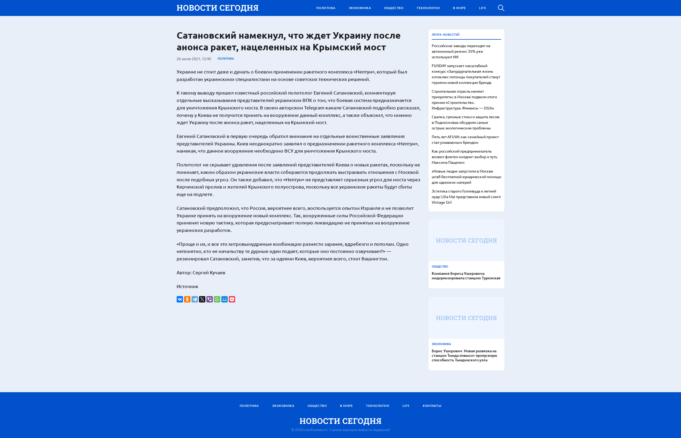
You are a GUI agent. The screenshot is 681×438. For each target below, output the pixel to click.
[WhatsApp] (217, 299)
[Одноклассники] (187, 299)
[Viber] (209, 299)
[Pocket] (232, 299)
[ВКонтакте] (180, 299)
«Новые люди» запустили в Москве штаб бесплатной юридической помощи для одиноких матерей (466, 177)
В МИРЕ (459, 8)
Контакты (432, 405)
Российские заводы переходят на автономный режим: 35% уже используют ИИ (461, 51)
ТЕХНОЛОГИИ (428, 8)
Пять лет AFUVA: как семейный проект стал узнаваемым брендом (465, 139)
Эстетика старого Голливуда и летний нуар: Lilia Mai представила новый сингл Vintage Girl (466, 196)
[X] (202, 299)
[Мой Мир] (224, 299)
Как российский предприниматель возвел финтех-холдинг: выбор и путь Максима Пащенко (464, 157)
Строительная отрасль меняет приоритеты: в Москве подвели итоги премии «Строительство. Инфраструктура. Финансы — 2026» (464, 99)
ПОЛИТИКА (325, 8)
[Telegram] (195, 299)
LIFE (482, 8)
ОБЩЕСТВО (393, 8)
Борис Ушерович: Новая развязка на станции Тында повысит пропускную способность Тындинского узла (464, 355)
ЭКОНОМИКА (360, 8)
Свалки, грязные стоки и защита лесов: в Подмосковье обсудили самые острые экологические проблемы (466, 122)
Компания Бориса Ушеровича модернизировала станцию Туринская (466, 275)
